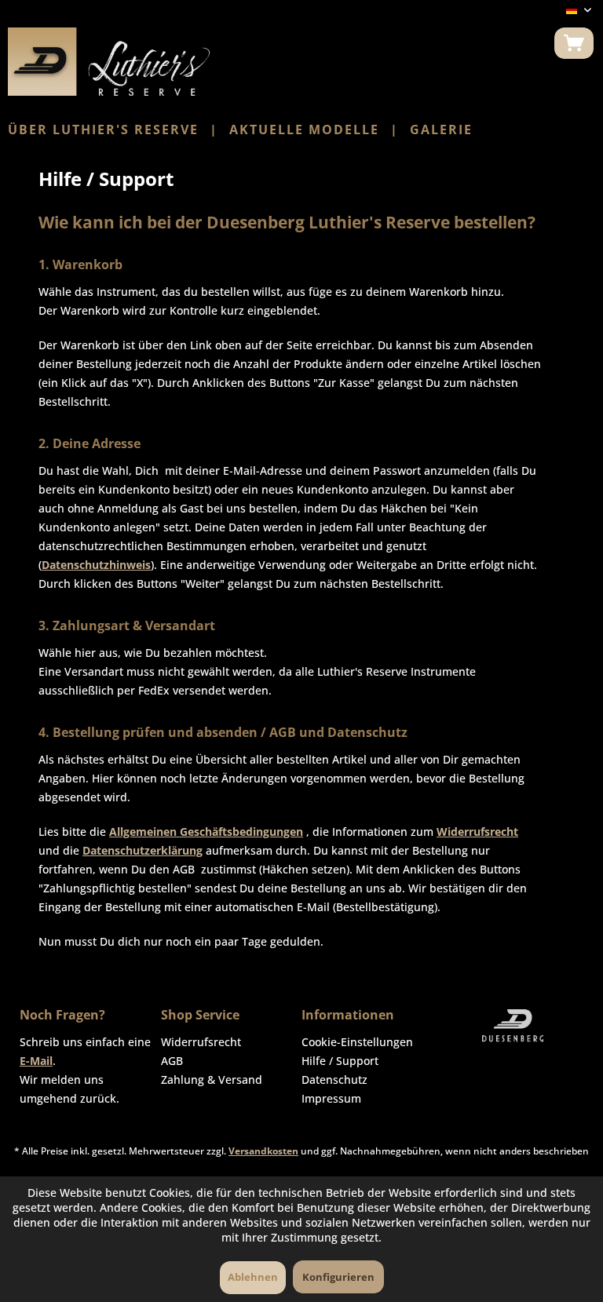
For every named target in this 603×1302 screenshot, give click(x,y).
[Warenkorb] (574, 43)
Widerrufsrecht (477, 831)
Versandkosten (263, 1151)
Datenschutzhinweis (96, 564)
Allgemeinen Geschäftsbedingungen (206, 831)
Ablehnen (253, 1277)
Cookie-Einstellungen (357, 1041)
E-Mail (36, 1060)
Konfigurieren (338, 1277)
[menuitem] (574, 43)
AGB (172, 1060)
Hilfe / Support (340, 1060)
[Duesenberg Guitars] (513, 1026)
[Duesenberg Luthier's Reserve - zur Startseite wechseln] (109, 61)
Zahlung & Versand (211, 1079)
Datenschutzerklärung (142, 850)
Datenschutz (334, 1079)
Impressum (331, 1098)
